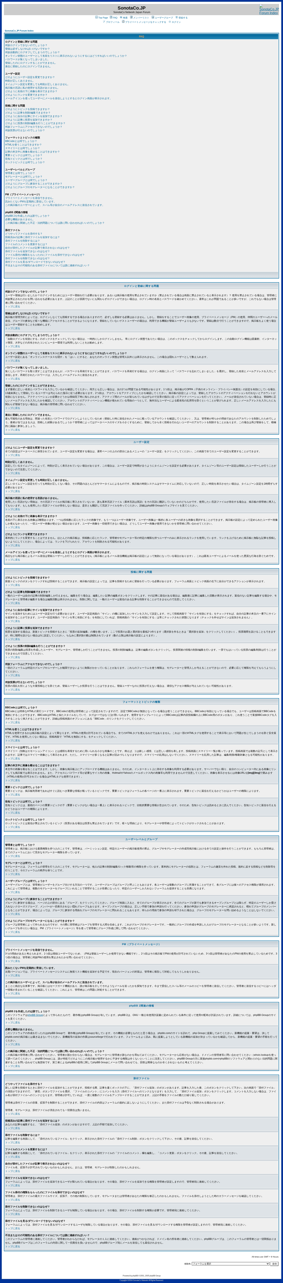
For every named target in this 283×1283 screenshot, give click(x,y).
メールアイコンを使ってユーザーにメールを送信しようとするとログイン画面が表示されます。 (58, 98)
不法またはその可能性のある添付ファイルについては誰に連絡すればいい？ (47, 265)
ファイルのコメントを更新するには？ (26, 244)
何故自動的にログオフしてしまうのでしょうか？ (32, 52)
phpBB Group (35, 1015)
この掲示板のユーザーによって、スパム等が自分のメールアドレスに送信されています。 (55, 205)
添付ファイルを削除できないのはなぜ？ (27, 258)
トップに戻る (12, 306)
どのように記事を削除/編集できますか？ (28, 112)
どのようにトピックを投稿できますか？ (27, 109)
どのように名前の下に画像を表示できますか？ (31, 91)
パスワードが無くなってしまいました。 (27, 59)
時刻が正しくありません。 (20, 80)
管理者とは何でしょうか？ (20, 173)
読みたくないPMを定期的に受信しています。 (30, 201)
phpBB (135, 1275)
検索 (125, 17)
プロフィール (113, 22)
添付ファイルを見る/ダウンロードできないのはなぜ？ (35, 261)
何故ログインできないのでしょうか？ (26, 45)
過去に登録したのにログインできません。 (28, 66)
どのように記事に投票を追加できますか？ (28, 119)
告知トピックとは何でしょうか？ (23, 158)
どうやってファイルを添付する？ (23, 233)
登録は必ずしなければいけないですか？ (27, 48)
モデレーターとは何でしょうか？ (23, 176)
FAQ (115, 17)
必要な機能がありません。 (20, 219)
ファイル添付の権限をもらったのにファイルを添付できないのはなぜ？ (45, 254)
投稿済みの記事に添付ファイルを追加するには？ (32, 237)
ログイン (176, 22)
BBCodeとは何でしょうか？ (21, 141)
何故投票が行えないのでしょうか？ (25, 130)
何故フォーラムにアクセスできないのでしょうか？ (33, 126)
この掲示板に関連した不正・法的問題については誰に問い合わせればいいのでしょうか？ (55, 222)
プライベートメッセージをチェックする (145, 22)
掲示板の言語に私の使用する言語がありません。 (32, 87)
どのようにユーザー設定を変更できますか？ (30, 77)
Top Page (103, 17)
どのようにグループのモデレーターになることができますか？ (40, 187)
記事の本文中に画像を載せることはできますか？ (32, 151)
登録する (183, 17)
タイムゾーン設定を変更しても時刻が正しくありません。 (37, 84)
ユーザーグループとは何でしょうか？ (26, 180)
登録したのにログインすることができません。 (31, 62)
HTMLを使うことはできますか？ (23, 144)
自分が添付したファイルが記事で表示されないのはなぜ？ (37, 247)
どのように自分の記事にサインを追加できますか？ (33, 116)
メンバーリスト (141, 17)
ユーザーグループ (164, 17)
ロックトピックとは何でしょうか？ (25, 162)
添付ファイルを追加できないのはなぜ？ (27, 251)
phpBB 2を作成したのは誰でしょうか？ (27, 215)
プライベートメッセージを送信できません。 (30, 198)
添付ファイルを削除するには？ (22, 240)
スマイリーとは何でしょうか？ (22, 148)
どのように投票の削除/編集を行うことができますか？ (35, 123)
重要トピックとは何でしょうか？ (23, 155)
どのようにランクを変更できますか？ (26, 94)
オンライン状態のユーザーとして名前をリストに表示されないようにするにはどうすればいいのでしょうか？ (66, 55)
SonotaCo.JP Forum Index (19, 30)
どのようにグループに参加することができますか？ (33, 183)
